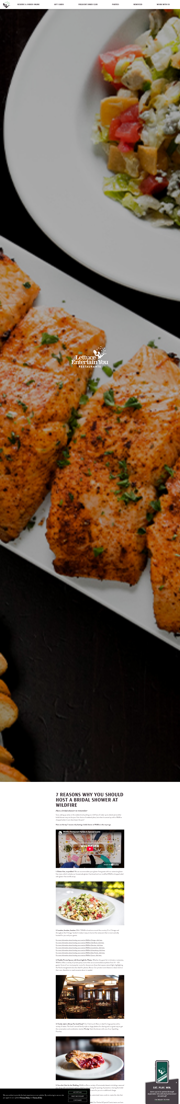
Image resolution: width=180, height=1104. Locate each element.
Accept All (77, 1092)
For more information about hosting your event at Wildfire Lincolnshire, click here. (80, 948)
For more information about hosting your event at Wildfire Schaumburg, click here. (80, 950)
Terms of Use (37, 1097)
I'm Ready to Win (162, 1100)
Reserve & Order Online (28, 5)
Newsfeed (138, 5)
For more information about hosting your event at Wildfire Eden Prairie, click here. (80, 953)
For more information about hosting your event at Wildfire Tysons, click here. (79, 955)
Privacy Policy (25, 1097)
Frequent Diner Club (88, 5)
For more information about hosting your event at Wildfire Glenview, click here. (79, 945)
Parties (115, 5)
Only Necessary (77, 1096)
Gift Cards (59, 5)
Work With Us (163, 5)
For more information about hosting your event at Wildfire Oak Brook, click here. (80, 943)
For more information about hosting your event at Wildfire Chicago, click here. (79, 940)
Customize (78, 1100)
